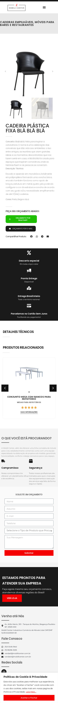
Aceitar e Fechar (29, 697)
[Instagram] (3, 671)
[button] (44, 7)
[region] (29, 688)
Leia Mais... (31, 692)
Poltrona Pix (29, 397)
